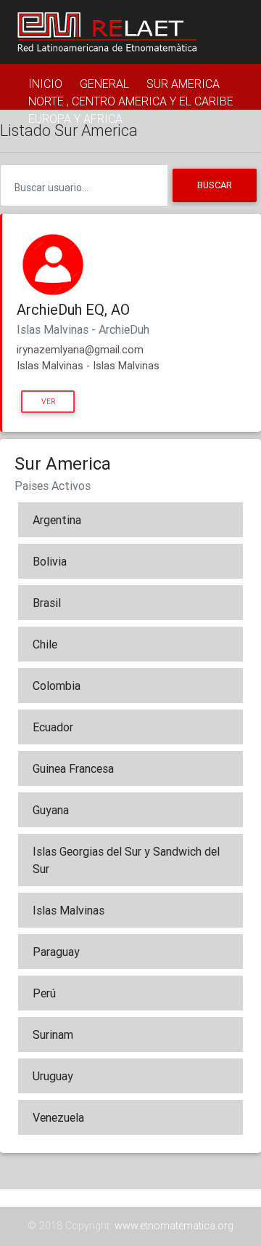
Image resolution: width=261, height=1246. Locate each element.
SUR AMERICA (183, 83)
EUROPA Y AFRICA (75, 118)
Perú (44, 993)
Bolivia (50, 561)
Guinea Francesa (73, 768)
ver (48, 401)
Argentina (57, 520)
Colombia (56, 685)
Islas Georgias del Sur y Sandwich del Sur (126, 860)
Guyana (51, 810)
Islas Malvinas (68, 910)
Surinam (53, 1034)
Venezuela (58, 1117)
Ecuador (53, 727)
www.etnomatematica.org (174, 1225)
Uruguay (53, 1076)
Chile (45, 644)
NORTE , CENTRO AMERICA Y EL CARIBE (130, 101)
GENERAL (104, 83)
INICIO (45, 83)
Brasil (47, 602)
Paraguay (56, 951)
